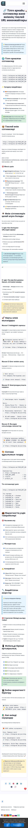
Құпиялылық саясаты (6, 807)
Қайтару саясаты (5, 810)
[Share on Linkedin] (21, 783)
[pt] (7, 815)
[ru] (16, 815)
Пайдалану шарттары (18, 807)
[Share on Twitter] (9, 783)
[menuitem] (6, 807)
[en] (2, 815)
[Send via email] (11, 787)
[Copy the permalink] (15, 787)
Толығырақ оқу (17, 825)
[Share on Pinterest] (13, 783)
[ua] (10, 815)
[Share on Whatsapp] (17, 783)
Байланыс (13, 810)
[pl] (13, 815)
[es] (5, 815)
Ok (7, 825)
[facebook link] (2, 801)
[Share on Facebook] (5, 783)
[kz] (18, 815)
